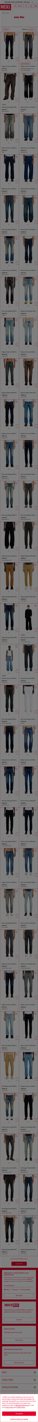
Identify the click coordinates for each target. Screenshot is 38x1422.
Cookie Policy (20, 1407)
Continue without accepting (19, 1419)
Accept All (19, 1413)
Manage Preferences (22, 1405)
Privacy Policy (9, 1407)
